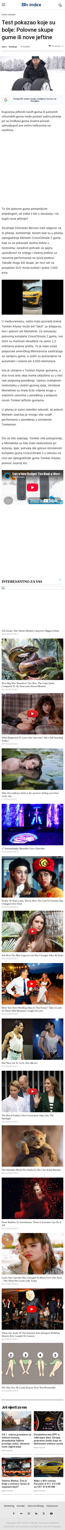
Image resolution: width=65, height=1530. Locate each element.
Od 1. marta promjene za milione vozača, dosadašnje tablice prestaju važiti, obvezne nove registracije (16, 1440)
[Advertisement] (32, 170)
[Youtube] (51, 1514)
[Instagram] (29, 1514)
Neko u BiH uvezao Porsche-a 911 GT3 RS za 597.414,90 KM (47, 1483)
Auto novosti (9, 14)
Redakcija (13, 46)
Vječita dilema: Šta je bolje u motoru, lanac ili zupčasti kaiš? (16, 1483)
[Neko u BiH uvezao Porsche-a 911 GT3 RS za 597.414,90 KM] (49, 1467)
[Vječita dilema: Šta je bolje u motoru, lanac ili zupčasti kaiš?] (16, 1467)
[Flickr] (21, 1514)
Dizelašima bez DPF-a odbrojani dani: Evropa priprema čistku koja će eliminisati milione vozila (48, 1439)
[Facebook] (14, 1514)
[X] (44, 1514)
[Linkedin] (36, 1514)
